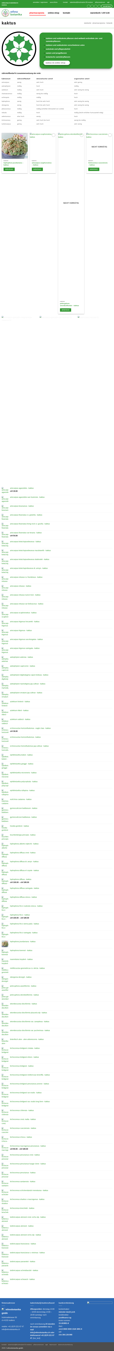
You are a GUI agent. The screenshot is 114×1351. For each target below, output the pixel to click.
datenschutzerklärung (65, 1344)
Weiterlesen (9, 169)
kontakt (65, 2)
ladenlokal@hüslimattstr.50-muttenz (81, 2)
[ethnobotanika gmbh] (12, 13)
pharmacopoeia (36, 13)
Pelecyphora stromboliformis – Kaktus (69, 304)
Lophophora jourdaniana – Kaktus (13, 164)
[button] (40, 2)
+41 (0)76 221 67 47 (16, 1326)
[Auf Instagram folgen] (92, 6)
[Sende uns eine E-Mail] (95, 6)
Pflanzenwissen (38, 1344)
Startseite (87, 23)
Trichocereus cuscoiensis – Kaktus (98, 164)
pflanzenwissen (100, 2)
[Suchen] (26, 12)
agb (108, 2)
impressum (53, 1344)
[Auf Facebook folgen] (88, 6)
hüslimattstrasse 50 (9, 1317)
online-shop (53, 13)
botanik (109, 23)
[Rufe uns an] (99, 6)
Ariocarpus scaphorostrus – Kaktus (42, 164)
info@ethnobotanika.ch (11, 1329)
